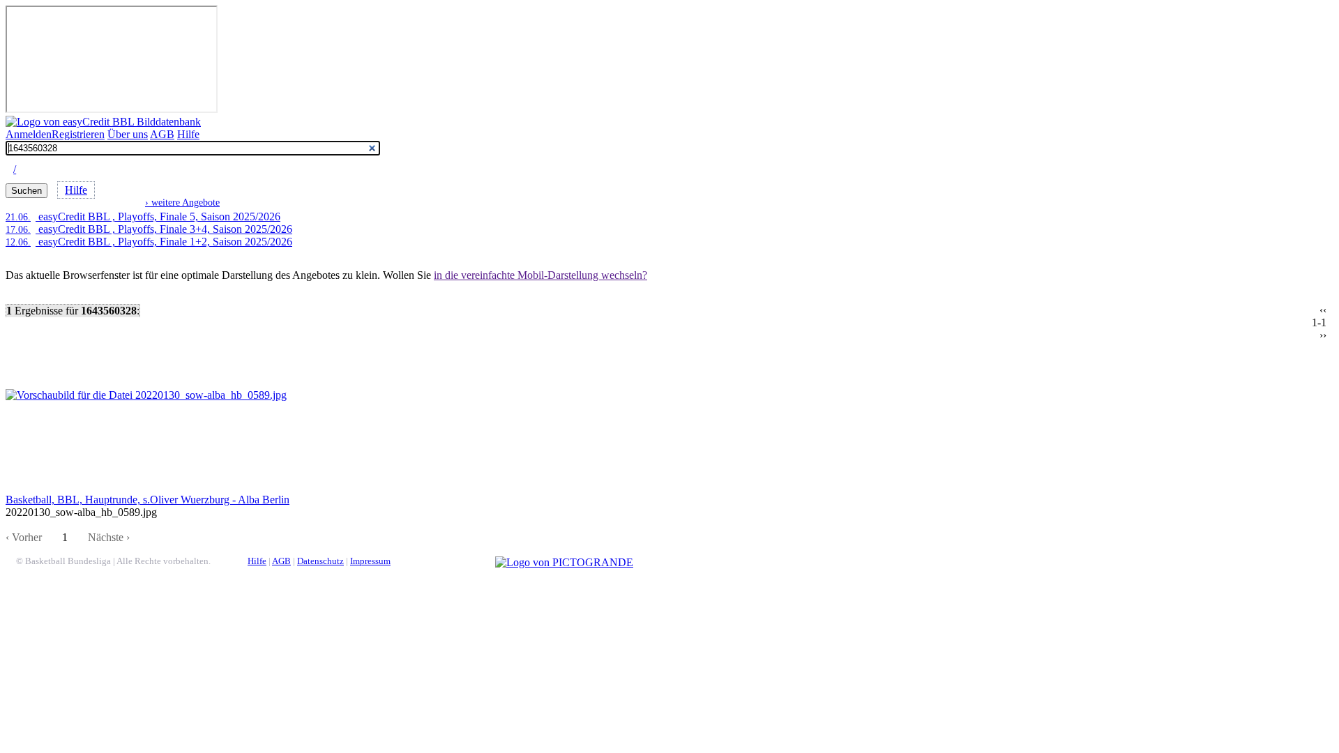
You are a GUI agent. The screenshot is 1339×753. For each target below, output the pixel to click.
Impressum (370, 561)
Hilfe (188, 134)
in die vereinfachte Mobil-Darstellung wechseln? (540, 275)
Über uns (127, 134)
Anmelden (29, 134)
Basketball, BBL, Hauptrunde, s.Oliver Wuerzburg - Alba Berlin (147, 499)
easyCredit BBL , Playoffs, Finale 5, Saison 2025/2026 (143, 216)
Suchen (26, 190)
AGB (162, 134)
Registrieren (78, 134)
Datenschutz (320, 561)
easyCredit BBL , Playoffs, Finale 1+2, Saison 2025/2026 (149, 242)
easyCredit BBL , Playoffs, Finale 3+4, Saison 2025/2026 (149, 229)
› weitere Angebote (182, 202)
